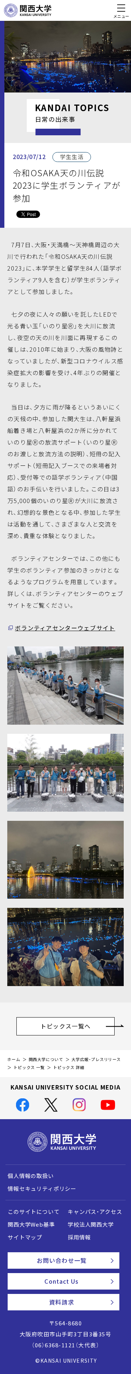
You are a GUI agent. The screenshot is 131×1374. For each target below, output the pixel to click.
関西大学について (46, 1059)
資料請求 (61, 1302)
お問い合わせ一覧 (62, 1260)
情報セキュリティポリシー (42, 1189)
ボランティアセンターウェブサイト (65, 627)
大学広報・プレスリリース (96, 1059)
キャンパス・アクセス (95, 1212)
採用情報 (79, 1237)
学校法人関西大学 (91, 1224)
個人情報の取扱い (31, 1176)
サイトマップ (25, 1237)
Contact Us (61, 1281)
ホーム (13, 1059)
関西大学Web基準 (31, 1224)
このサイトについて (34, 1212)
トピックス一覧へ (65, 1026)
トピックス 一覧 (29, 1067)
